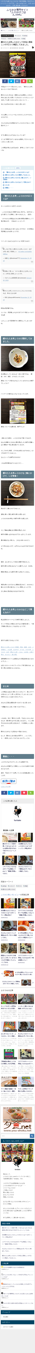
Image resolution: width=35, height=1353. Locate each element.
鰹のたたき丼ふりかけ (14, 38)
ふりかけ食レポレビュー (7, 35)
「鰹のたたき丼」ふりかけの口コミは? (16, 172)
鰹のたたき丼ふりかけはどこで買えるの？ (17, 182)
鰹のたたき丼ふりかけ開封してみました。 (17, 175)
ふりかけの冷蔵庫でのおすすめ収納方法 (13, 1267)
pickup (25, 35)
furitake (17, 820)
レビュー (19, 35)
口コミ (4, 38)
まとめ (6, 185)
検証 (24, 38)
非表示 (17, 167)
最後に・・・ (8, 187)
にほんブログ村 (5, 786)
